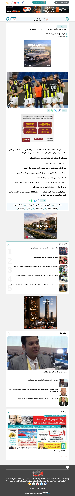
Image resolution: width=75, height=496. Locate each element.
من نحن (43, 488)
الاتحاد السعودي (18, 205)
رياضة (61, 27)
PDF (12, 19)
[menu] (67, 19)
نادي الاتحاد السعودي (51, 208)
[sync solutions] (46, 493)
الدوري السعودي (38, 208)
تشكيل (29, 208)
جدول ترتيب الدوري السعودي (33, 205)
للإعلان (37, 488)
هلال (54, 205)
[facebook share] (59, 110)
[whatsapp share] (51, 110)
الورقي (37, 2)
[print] (48, 110)
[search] (8, 19)
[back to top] (67, 467)
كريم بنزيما (47, 205)
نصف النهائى (21, 208)
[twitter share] (55, 110)
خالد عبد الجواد (61, 36)
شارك (63, 110)
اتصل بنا (32, 488)
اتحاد (60, 205)
